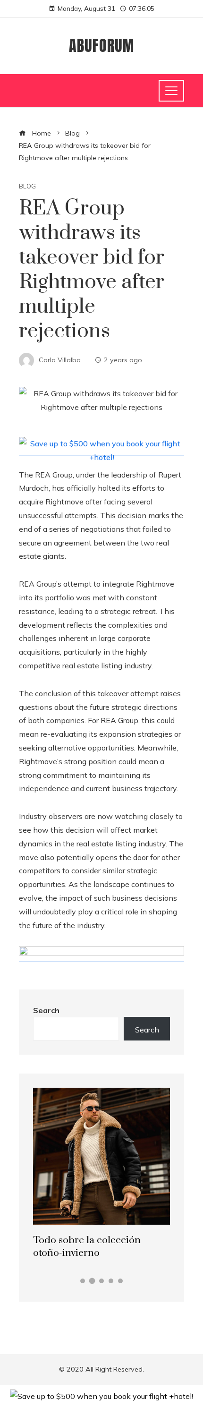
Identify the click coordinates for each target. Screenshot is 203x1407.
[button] (82, 1281)
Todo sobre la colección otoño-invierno (87, 1246)
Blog (27, 186)
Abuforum (101, 45)
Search (46, 1010)
